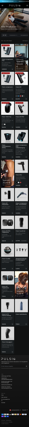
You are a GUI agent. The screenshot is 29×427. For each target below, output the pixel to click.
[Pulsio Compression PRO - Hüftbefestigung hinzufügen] (26, 157)
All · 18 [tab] (4, 35)
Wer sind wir (4, 397)
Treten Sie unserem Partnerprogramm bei (6, 387)
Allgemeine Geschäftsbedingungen (6, 378)
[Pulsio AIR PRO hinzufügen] (26, 127)
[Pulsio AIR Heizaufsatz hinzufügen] (12, 213)
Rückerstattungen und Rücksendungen (6, 382)
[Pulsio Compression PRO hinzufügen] (12, 69)
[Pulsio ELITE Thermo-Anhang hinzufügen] (12, 324)
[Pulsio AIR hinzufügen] (26, 99)
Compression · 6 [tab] (13, 35)
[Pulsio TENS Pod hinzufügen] (12, 127)
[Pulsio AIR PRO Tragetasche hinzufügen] (12, 241)
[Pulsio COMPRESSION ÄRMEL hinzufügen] (12, 157)
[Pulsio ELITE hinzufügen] (26, 185)
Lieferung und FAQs (6, 376)
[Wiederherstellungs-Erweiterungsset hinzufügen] (26, 269)
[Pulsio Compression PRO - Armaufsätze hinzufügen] (26, 213)
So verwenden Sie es (5, 400)
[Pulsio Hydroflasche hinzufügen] (26, 324)
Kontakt (3, 402)
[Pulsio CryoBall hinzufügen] (12, 269)
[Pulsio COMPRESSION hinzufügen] (12, 99)
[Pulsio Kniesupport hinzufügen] (12, 352)
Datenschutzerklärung (6, 384)
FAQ (2, 395)
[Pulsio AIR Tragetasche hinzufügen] (12, 296)
